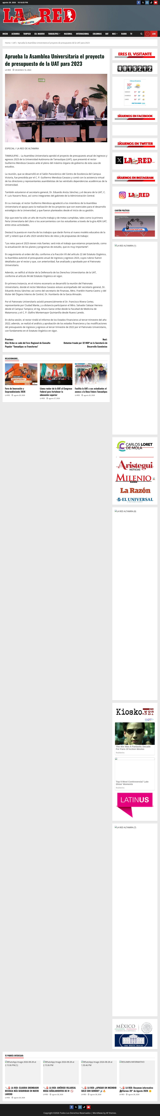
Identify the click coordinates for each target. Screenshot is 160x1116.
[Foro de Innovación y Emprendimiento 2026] (21, 374)
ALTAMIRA (16, 33)
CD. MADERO (39, 33)
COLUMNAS (97, 33)
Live (154, 33)
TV (131, 33)
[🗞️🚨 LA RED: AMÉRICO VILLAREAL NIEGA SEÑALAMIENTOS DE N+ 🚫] (61, 1072)
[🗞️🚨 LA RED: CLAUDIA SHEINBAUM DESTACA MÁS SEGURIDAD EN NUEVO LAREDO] (23, 1072)
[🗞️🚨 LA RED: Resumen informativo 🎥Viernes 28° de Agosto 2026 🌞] (137, 1072)
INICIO (5, 33)
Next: (85, 343)
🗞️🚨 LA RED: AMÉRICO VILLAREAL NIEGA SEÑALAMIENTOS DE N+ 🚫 (59, 1089)
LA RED (8, 70)
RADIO (123, 33)
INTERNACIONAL (82, 33)
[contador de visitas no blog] (134, 68)
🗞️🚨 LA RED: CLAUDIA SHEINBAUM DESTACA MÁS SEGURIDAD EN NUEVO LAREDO (22, 1091)
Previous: (27, 343)
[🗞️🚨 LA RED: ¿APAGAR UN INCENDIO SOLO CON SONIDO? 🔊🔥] (99, 1072)
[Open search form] (141, 33)
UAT (106, 33)
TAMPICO (27, 33)
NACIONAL (68, 33)
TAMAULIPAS (53, 33)
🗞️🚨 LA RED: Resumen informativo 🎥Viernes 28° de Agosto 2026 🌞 (136, 1089)
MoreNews (98, 1113)
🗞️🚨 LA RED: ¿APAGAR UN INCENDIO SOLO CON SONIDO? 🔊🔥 (98, 1089)
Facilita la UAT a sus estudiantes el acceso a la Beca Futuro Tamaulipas (91, 390)
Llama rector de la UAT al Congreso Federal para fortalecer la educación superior (56, 391)
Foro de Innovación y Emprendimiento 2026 (15, 390)
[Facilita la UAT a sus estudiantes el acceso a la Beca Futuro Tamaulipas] (91, 374)
